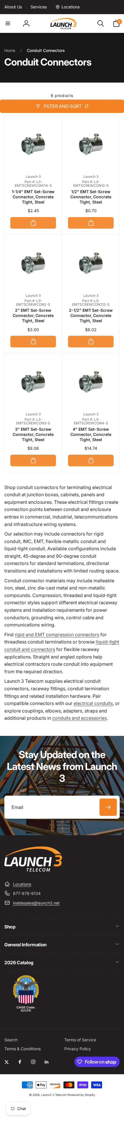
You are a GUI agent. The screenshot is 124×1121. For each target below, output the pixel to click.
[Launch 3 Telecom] (33, 870)
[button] (7, 23)
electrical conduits (93, 703)
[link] (13, 7)
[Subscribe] (108, 807)
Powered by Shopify (81, 1094)
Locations (22, 884)
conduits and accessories (79, 718)
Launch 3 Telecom (54, 1094)
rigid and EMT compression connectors (57, 634)
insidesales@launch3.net (36, 902)
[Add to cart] (33, 223)
